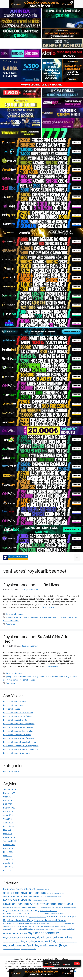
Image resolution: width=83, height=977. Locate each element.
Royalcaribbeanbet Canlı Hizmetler (18, 713)
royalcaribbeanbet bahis (56, 904)
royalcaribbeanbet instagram (31, 926)
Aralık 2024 (8, 822)
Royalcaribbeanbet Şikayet (51, 945)
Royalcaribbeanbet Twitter (17, 937)
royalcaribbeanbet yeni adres (52, 937)
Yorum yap (10, 624)
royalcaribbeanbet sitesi (65, 929)
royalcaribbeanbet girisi (15, 916)
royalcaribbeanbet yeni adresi (11, 942)
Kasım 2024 (8, 826)
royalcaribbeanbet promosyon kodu (44, 929)
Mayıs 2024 (8, 848)
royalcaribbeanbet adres (40, 900)
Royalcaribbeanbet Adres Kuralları (18, 731)
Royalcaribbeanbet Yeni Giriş (38, 941)
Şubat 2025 (8, 815)
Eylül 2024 (7, 834)
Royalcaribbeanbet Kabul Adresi (17, 735)
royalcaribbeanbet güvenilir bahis (39, 923)
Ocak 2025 (8, 819)
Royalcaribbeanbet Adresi (14, 701)
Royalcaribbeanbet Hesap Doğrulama (19, 742)
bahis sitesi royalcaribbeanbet (19, 889)
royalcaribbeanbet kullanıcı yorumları (54, 926)
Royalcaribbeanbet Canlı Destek (20, 910)
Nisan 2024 (8, 852)
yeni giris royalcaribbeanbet (28, 949)
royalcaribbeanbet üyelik (18, 945)
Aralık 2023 (8, 867)
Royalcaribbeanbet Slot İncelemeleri (18, 724)
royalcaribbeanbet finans (57, 913)
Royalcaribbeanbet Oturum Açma (17, 753)
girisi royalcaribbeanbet (13, 896)
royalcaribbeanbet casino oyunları (47, 911)
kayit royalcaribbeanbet (17, 899)
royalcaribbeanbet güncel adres (16, 923)
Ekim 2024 (7, 830)
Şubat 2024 (8, 859)
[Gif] (41, 232)
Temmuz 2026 (9, 789)
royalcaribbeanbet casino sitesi (16, 913)
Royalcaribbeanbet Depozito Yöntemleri (20, 749)
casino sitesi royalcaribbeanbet (24, 893)
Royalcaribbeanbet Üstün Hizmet (32, 584)
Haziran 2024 (9, 845)
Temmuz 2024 (9, 841)
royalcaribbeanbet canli (30, 907)
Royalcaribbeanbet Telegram (15, 933)
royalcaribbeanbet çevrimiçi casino (67, 942)
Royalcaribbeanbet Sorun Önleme (18, 716)
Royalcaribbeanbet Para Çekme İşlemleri (20, 746)
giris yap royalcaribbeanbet (35, 896)
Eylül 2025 (7, 804)
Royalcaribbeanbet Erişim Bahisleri (18, 727)
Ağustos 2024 (9, 837)
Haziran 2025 (9, 808)
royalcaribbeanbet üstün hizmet (53, 617)
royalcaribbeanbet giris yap (61, 916)
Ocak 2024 (8, 863)
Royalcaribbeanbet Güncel (50, 920)
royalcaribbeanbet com (39, 913)
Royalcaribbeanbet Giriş (13, 705)
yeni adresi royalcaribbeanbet (22, 680)
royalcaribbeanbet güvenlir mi (62, 923)
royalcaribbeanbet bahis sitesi (11, 907)
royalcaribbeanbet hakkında (11, 926)
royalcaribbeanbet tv (43, 933)
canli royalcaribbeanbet (42, 889)
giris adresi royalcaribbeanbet (55, 893)
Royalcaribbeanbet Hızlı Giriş (15, 720)
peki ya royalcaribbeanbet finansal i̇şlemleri (25, 676)
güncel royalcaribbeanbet (54, 896)
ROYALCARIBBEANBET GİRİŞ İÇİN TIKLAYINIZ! (41, 85)
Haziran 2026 (9, 793)
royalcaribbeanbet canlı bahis (49, 907)
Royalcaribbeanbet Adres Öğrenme (18, 738)
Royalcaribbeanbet (14, 614)
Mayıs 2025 (8, 811)
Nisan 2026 (8, 797)
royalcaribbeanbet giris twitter (37, 917)
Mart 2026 (7, 800)
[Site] (41, 142)
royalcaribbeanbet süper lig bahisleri (22, 617)
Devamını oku (48, 607)
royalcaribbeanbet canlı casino (67, 907)
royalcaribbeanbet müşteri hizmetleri (18, 929)
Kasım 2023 (8, 870)
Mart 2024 (7, 856)
